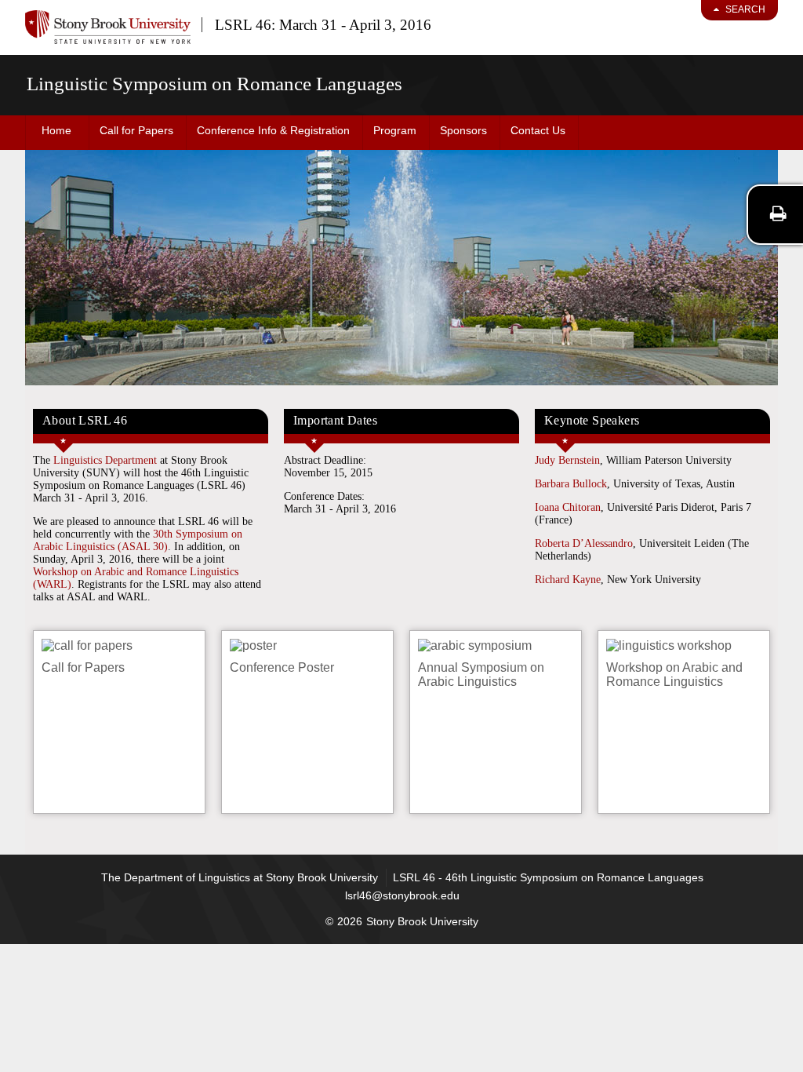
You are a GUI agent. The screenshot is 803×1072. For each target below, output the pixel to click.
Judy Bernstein (567, 460)
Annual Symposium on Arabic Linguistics (481, 674)
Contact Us (538, 130)
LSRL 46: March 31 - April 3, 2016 (323, 24)
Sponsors (463, 130)
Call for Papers (136, 130)
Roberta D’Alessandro (584, 543)
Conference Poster (282, 667)
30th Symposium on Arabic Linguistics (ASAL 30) (137, 540)
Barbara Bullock (571, 484)
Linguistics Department (105, 460)
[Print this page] (778, 213)
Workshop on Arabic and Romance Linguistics (674, 674)
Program (394, 130)
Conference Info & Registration (273, 130)
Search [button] (745, 9)
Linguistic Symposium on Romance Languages (214, 83)
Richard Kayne (568, 579)
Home (56, 130)
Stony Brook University (422, 921)
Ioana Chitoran (568, 507)
